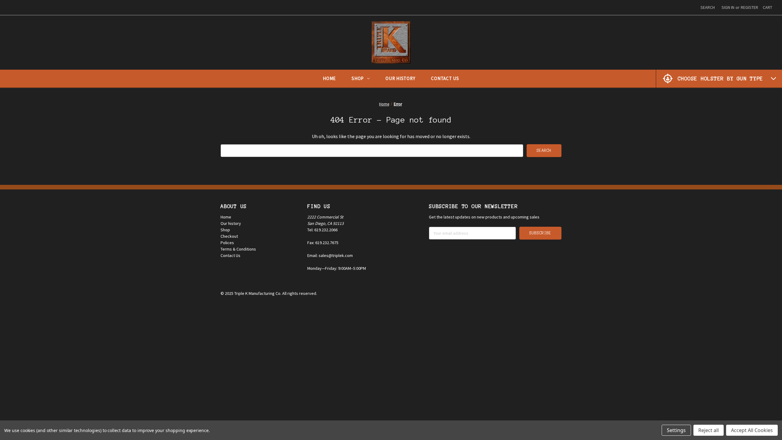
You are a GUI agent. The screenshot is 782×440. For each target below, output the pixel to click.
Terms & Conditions (238, 249)
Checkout (229, 236)
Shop (358, 78)
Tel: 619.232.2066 (322, 230)
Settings (676, 430)
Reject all (708, 430)
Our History (400, 78)
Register (749, 7)
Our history (231, 223)
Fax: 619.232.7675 (322, 242)
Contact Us (445, 78)
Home (329, 78)
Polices (227, 242)
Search (707, 7)
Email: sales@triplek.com (330, 255)
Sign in (728, 7)
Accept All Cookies (752, 430)
